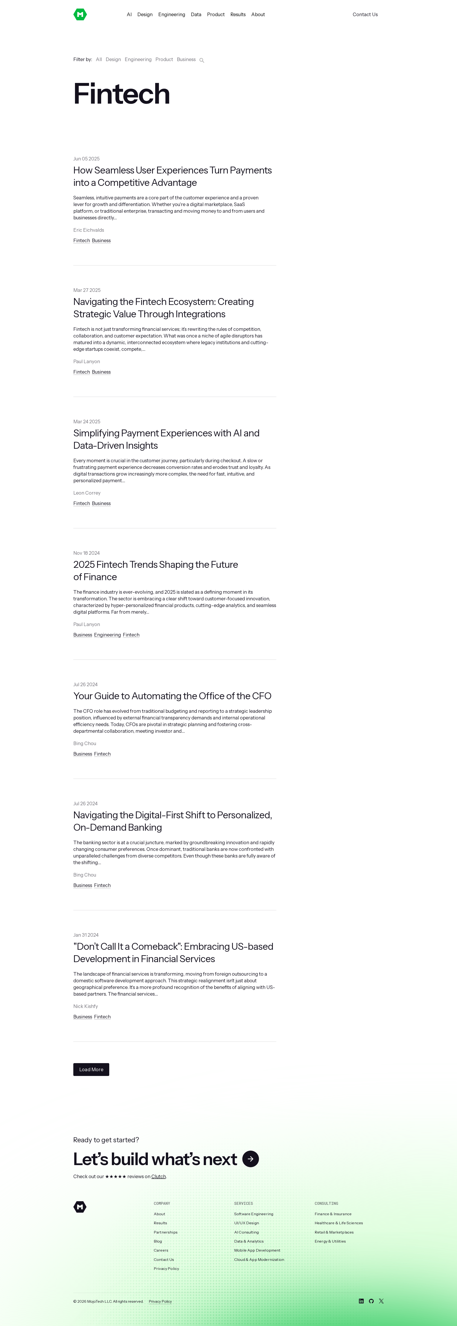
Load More (91, 1069)
